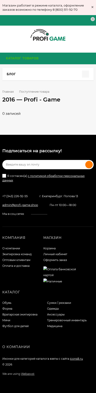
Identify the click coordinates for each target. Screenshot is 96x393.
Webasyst (27, 374)
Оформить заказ (55, 260)
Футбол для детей (15, 326)
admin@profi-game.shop (20, 205)
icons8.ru (76, 358)
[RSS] (18, 74)
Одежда (53, 308)
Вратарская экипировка (20, 314)
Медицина (54, 326)
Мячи (6, 320)
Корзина (49, 248)
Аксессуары (56, 314)
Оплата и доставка (16, 266)
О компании (11, 248)
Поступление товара (34, 91)
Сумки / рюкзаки (59, 303)
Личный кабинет (55, 254)
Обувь (6, 303)
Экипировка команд (17, 254)
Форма (7, 308)
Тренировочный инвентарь (67, 320)
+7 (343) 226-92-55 (15, 196)
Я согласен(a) (43, 178)
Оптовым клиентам (16, 260)
